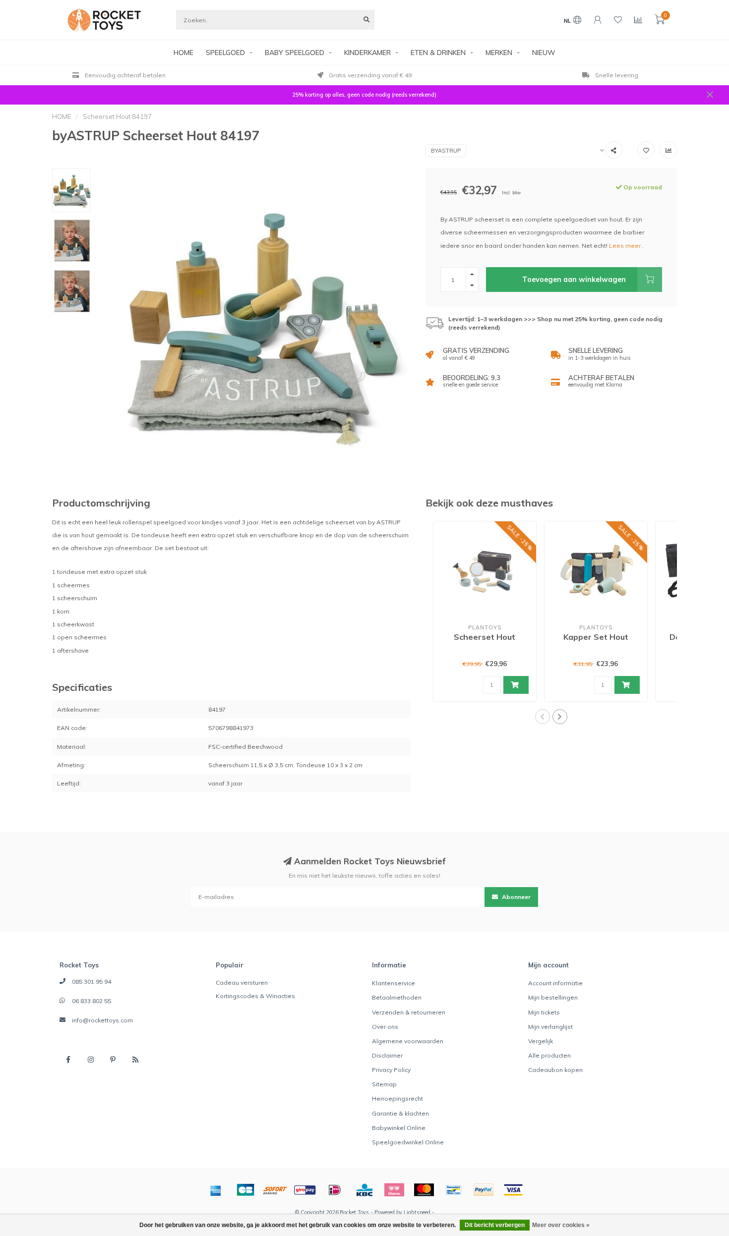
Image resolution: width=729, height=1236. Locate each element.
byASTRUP (446, 150)
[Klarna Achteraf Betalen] (394, 1189)
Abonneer (515, 896)
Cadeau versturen (242, 982)
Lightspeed (417, 1212)
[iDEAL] (334, 1189)
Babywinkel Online (398, 1127)
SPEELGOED (225, 52)
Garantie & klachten (400, 1113)
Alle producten (549, 1055)
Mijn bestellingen (553, 997)
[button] (542, 716)
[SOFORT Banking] (275, 1189)
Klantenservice (393, 983)
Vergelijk (540, 1041)
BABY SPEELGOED (294, 52)
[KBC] (364, 1189)
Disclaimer (387, 1055)
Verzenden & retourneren (408, 1012)
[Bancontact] (453, 1189)
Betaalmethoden (397, 997)
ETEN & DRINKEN (438, 52)
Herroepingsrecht (397, 1098)
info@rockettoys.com (102, 1020)
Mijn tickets (544, 1012)
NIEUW (543, 52)
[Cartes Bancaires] (245, 1189)
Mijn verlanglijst (550, 1026)
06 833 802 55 (91, 1001)
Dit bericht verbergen (495, 1225)
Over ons (385, 1026)
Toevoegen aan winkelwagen (574, 279)
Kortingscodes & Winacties (255, 996)
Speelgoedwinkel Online (408, 1142)
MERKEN (499, 52)
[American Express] (215, 1189)
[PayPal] (483, 1189)
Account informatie (555, 983)
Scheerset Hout (484, 637)
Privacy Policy (391, 1069)
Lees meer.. (626, 245)
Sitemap (384, 1084)
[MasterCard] (424, 1189)
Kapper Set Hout (595, 637)
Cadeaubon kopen (555, 1069)
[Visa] (513, 1189)
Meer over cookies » (561, 1225)
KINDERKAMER (367, 52)
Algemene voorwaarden (407, 1041)
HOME (183, 52)
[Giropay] (305, 1189)
